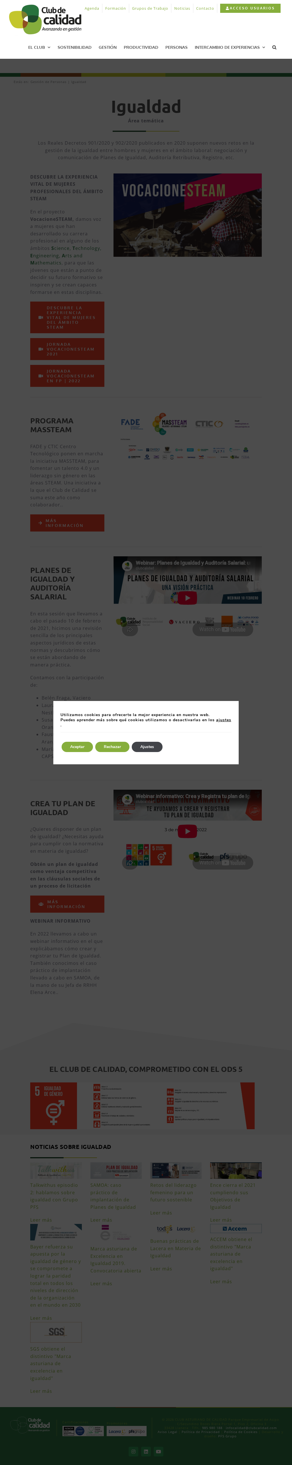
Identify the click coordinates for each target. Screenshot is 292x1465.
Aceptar (77, 746)
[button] (274, 47)
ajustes (223, 720)
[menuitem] (250, 8)
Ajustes (147, 746)
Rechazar (112, 746)
